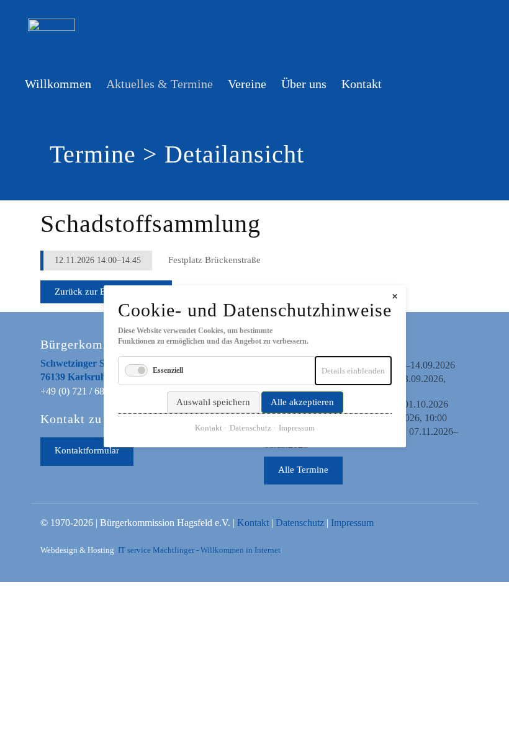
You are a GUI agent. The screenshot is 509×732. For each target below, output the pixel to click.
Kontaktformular (87, 450)
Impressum (352, 522)
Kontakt (361, 84)
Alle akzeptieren (301, 401)
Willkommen (58, 84)
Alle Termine (303, 470)
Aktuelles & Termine (159, 84)
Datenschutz (300, 522)
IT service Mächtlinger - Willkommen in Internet (199, 550)
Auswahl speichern (213, 401)
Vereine (247, 84)
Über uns (304, 84)
